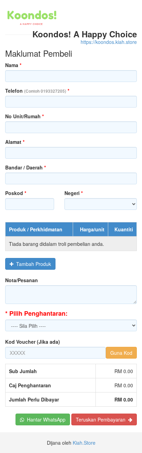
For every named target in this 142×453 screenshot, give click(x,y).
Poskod (15, 192)
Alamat (14, 141)
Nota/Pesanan (21, 280)
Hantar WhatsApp (44, 419)
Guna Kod (121, 352)
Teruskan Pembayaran (102, 419)
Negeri (73, 192)
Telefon (37, 90)
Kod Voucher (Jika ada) (32, 341)
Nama (13, 65)
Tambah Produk (32, 263)
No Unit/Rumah (24, 116)
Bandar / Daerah (25, 167)
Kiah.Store (84, 442)
